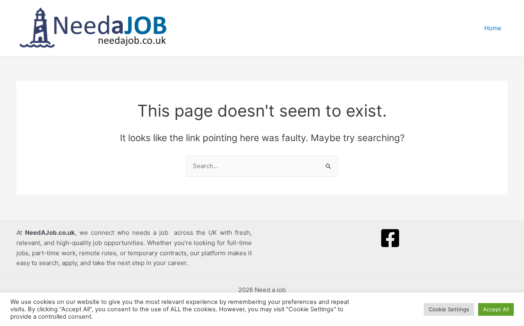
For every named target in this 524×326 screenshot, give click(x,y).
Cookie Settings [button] (449, 309)
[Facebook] (390, 238)
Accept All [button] (496, 309)
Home (492, 28)
